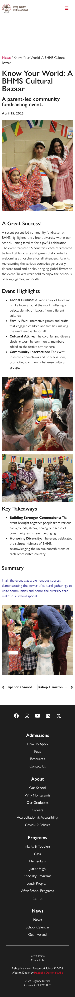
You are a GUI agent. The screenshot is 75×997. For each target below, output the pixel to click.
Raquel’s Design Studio (48, 972)
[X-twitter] (58, 715)
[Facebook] (16, 715)
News (6, 58)
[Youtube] (37, 715)
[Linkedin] (48, 715)
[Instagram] (27, 715)
